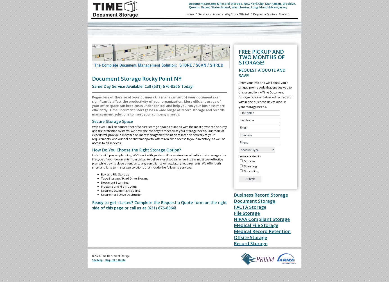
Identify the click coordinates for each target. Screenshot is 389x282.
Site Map (97, 260)
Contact (284, 14)
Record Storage (250, 243)
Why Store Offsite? (237, 14)
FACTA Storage (250, 207)
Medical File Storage (256, 225)
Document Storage (254, 201)
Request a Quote (264, 14)
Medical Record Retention (262, 231)
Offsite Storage (250, 237)
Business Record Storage (261, 195)
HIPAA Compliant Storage (262, 219)
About (217, 14)
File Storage (247, 213)
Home (190, 14)
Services (203, 14)
